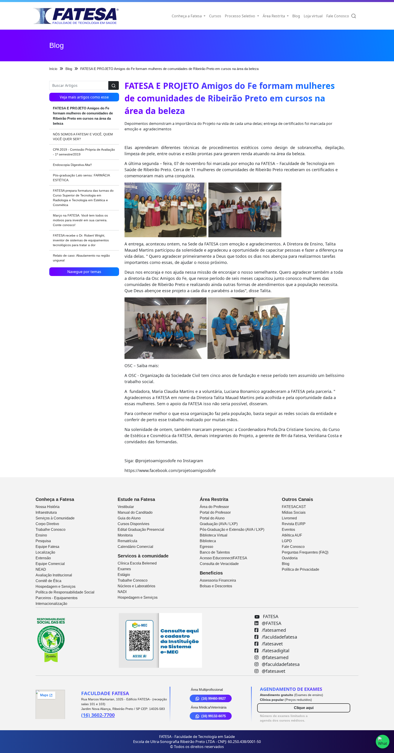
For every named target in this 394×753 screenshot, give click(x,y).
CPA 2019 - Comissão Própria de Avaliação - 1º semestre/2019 (84, 152)
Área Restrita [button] (274, 15)
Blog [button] (296, 15)
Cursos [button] (215, 15)
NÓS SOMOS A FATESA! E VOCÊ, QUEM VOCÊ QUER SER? (83, 136)
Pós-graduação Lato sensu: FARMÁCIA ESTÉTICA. (81, 177)
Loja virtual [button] (313, 15)
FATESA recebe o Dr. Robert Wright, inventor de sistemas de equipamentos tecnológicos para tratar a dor (81, 240)
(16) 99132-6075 (213, 716)
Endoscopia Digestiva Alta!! (72, 165)
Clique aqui (304, 708)
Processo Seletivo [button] (240, 15)
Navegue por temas (84, 271)
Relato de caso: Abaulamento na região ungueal (81, 258)
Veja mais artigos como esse (84, 97)
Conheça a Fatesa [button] (187, 15)
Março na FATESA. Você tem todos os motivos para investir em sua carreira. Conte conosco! (80, 220)
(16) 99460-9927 (213, 698)
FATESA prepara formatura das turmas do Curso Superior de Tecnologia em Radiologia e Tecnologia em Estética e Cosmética (83, 198)
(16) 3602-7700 (98, 715)
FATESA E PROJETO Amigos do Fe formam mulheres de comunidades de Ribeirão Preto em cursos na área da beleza (83, 116)
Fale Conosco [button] (337, 15)
